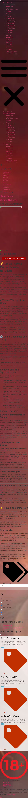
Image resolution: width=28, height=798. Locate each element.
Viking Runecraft (10, 25)
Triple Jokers (9, 46)
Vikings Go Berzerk (11, 20)
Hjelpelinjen (6, 196)
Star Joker (8, 47)
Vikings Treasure (10, 23)
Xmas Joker (9, 49)
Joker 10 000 (9, 37)
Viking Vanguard (10, 21)
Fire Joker (8, 35)
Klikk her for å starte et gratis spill (14, 258)
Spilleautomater (7, 583)
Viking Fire (8, 16)
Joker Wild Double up (12, 53)
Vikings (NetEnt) (10, 27)
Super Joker (9, 44)
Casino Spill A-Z (7, 2)
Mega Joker (9, 8)
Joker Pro (8, 39)
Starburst (8, 11)
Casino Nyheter (8, 200)
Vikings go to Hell (10, 28)
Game (5, 673)
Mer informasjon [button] (11, 794)
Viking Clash (9, 30)
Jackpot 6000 (9, 6)
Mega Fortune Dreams (12, 9)
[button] (14, 82)
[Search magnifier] (2, 594)
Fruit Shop (8, 13)
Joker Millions (9, 41)
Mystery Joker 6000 (11, 51)
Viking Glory (9, 32)
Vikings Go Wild (10, 18)
